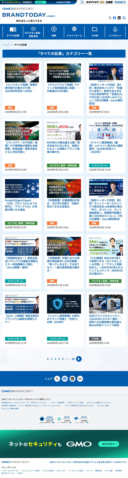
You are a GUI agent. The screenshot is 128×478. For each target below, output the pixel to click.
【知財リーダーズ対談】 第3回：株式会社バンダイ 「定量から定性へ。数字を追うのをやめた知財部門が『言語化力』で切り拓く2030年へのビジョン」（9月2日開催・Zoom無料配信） (106, 94)
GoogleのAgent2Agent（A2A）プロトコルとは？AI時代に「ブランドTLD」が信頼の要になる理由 (21, 205)
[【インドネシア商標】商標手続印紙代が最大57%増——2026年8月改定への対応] (22, 73)
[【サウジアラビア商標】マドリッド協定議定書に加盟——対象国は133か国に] (64, 73)
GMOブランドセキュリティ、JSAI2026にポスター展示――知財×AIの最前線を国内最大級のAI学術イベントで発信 (106, 320)
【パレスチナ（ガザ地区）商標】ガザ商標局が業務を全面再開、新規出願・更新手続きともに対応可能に (21, 147)
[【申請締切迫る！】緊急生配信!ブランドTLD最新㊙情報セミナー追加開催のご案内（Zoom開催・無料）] (22, 246)
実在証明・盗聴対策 (9, 405)
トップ (5, 45)
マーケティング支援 (76, 471)
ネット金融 (108, 471)
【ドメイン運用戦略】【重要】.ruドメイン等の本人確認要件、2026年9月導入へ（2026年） (106, 147)
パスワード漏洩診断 (57, 402)
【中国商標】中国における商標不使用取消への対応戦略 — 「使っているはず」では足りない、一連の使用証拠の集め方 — (63, 264)
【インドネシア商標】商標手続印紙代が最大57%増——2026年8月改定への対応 (21, 88)
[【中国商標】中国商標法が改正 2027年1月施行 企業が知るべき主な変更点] (64, 188)
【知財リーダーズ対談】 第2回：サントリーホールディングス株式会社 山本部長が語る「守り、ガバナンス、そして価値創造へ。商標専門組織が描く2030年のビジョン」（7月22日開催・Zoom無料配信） (105, 210)
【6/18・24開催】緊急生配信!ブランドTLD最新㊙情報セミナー (22, 319)
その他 (19, 473)
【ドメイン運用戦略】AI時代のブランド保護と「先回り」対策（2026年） (63, 319)
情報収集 (98, 471)
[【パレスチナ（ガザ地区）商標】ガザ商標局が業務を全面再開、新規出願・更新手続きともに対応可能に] (22, 130)
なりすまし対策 (103, 405)
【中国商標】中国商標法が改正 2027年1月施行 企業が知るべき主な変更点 (63, 203)
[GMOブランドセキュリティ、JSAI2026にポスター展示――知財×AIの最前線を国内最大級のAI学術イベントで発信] (106, 304)
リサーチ (89, 471)
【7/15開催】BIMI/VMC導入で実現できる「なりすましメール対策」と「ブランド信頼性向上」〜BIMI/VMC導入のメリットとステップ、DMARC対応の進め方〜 (106, 265)
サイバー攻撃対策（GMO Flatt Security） (79, 405)
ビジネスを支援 (47, 471)
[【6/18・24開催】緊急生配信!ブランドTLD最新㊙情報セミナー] (22, 304)
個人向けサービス (8, 473)
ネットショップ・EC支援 (30, 471)
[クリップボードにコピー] (80, 379)
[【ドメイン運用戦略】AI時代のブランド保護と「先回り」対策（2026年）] (64, 304)
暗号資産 (119, 471)
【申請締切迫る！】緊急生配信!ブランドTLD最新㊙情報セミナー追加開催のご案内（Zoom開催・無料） (21, 262)
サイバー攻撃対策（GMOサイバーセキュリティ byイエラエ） (40, 405)
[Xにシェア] (57, 379)
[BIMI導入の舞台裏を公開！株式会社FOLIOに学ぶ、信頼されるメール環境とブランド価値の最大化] (64, 130)
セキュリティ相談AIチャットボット (99, 402)
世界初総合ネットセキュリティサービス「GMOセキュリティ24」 (24, 402)
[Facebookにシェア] (65, 379)
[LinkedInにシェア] (72, 379)
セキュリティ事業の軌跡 (10, 408)
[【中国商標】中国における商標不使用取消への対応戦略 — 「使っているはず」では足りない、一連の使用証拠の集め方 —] (64, 246)
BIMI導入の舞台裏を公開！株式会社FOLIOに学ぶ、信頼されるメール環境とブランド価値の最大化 (63, 147)
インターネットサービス (10, 471)
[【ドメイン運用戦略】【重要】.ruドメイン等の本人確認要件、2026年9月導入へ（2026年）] (106, 130)
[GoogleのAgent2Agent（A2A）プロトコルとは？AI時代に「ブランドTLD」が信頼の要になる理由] (22, 188)
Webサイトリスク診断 (76, 402)
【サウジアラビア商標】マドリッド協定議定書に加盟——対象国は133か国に (63, 88)
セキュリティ (61, 471)
